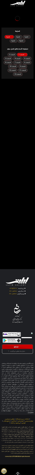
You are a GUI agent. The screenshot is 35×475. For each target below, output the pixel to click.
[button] (6, 3)
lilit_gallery (13, 291)
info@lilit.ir (13, 288)
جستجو (17, 347)
